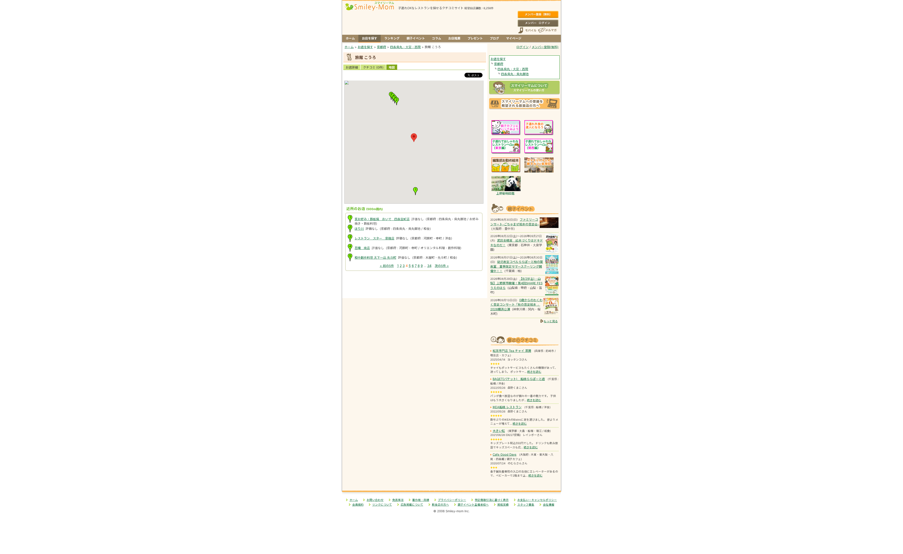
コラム (436, 38)
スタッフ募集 (525, 504)
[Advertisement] (415, 288)
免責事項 (398, 500)
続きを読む (534, 371)
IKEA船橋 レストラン (507, 407)
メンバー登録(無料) (537, 14)
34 (429, 266)
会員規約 (358, 504)
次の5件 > (442, 266)
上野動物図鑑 (505, 193)
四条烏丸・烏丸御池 (515, 74)
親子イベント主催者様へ (473, 504)
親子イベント (416, 38)
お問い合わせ (375, 500)
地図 (392, 67)
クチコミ (373, 67)
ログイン (537, 23)
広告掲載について (412, 504)
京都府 (498, 64)
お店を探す (369, 38)
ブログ (494, 38)
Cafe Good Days (504, 454)
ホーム (350, 38)
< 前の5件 (387, 266)
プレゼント (475, 38)
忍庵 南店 (362, 248)
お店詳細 (352, 67)
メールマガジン (547, 30)
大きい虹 (499, 431)
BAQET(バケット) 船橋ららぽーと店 (519, 379)
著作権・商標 (420, 500)
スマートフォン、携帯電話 (527, 30)
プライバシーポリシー (452, 500)
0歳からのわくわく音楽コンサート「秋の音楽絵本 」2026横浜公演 (516, 304)
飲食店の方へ (440, 504)
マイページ (513, 38)
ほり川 (359, 229)
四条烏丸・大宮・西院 (513, 69)
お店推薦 (454, 38)
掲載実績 (503, 504)
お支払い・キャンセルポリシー (537, 500)
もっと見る (551, 321)
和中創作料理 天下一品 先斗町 (375, 257)
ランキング (392, 38)
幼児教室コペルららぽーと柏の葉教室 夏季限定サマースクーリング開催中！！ (516, 266)
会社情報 (548, 504)
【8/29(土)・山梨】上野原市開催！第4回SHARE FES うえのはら (516, 283)
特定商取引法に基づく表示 (492, 500)
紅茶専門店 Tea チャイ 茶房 (512, 351)
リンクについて (382, 504)
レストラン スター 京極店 (374, 238)
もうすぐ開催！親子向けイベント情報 (524, 208)
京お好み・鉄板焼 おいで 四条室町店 (382, 219)
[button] (414, 137)
